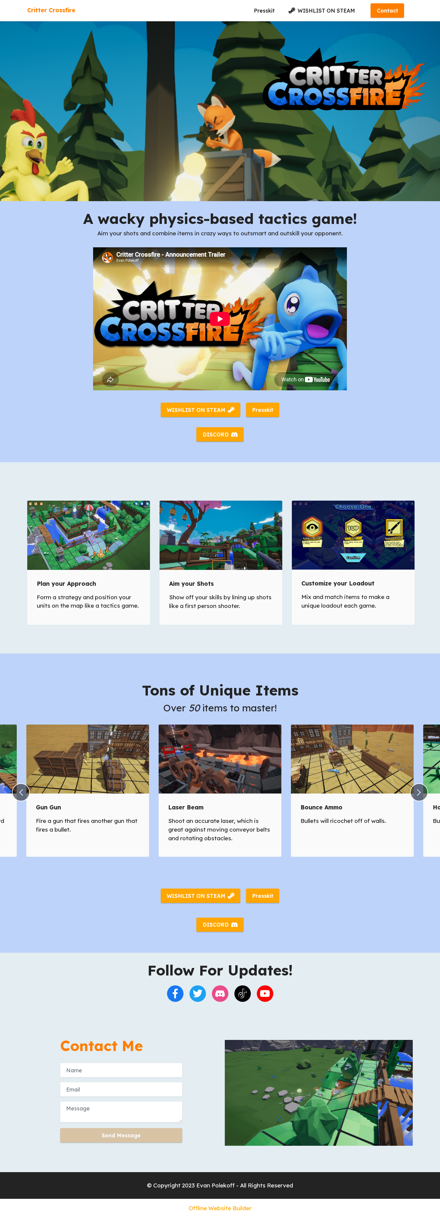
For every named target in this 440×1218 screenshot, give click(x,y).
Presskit (264, 10)
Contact (387, 10)
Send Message (121, 1135)
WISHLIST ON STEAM (326, 10)
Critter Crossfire (51, 10)
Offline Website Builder (220, 1208)
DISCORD (216, 434)
